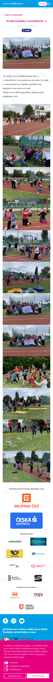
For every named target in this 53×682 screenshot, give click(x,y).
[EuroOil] (38, 542)
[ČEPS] (38, 595)
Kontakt (43, 4)
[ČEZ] (26, 500)
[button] (6, 662)
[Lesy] (14, 566)
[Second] (14, 578)
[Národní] (26, 606)
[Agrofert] (14, 542)
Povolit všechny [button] (38, 676)
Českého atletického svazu (19, 632)
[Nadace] (14, 595)
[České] (38, 554)
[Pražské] (38, 566)
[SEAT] (38, 578)
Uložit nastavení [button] (14, 676)
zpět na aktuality (13, 14)
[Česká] (26, 521)
